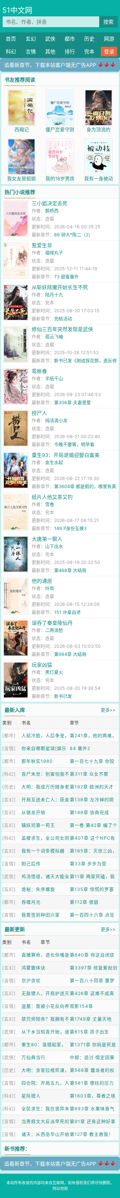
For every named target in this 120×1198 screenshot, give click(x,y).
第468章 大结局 (70, 570)
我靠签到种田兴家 (40, 914)
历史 (89, 39)
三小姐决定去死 (50, 203)
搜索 (108, 22)
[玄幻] (9, 799)
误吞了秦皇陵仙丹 (52, 623)
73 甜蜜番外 (66, 276)
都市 (70, 39)
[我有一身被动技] (98, 141)
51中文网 (17, 10)
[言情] (9, 748)
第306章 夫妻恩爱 (72, 402)
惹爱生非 (42, 245)
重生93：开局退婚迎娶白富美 (66, 455)
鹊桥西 (52, 210)
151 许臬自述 (67, 612)
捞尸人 (39, 413)
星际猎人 (31, 1095)
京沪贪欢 (31, 980)
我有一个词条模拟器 (43, 850)
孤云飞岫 (54, 336)
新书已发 (63, 696)
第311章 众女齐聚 (89, 774)
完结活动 (63, 318)
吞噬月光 (31, 902)
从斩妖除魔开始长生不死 (60, 287)
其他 (50, 51)
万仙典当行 (33, 1057)
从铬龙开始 (33, 812)
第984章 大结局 (70, 654)
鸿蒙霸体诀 (33, 967)
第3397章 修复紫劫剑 (93, 967)
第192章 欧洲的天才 (92, 786)
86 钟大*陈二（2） (73, 234)
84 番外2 (80, 748)
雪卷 (49, 504)
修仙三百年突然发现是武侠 (62, 329)
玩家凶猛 (42, 665)
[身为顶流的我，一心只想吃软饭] (98, 92)
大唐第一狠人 (47, 539)
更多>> (108, 710)
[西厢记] (21, 92)
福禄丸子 (54, 252)
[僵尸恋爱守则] (60, 92)
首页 (11, 39)
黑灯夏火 (54, 672)
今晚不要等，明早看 (74, 444)
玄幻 (31, 39)
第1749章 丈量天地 (91, 1019)
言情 (31, 51)
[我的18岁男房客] (60, 141)
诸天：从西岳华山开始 (45, 1134)
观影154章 (81, 1006)
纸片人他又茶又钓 (52, 497)
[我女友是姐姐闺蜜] (21, 141)
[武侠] (9, 876)
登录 (109, 51)
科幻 (11, 51)
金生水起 (54, 462)
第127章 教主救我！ (91, 1134)
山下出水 (54, 546)
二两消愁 (54, 630)
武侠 (50, 39)
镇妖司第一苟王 (38, 825)
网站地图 (60, 1188)
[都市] (9, 735)
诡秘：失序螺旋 (38, 889)
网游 (109, 39)
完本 (89, 51)
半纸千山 (54, 378)
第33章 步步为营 (88, 863)
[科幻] (9, 774)
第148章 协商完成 (89, 812)
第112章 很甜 (84, 902)
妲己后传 (31, 863)
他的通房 (42, 581)
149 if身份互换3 (70, 528)
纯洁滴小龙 (56, 420)
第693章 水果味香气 (92, 1108)
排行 (70, 51)
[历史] (9, 786)
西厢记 (21, 129)
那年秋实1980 (37, 761)
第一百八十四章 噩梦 (92, 980)
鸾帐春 (39, 371)
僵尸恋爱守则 (59, 129)
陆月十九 (54, 294)
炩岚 (49, 588)
